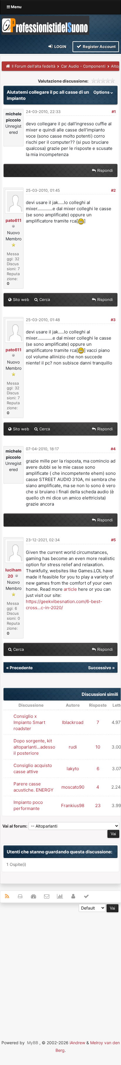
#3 (113, 319)
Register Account (99, 46)
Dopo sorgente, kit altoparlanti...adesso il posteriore (34, 747)
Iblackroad (72, 722)
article (70, 589)
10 (97, 747)
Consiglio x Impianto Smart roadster (29, 722)
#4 (113, 448)
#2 (113, 190)
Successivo (99, 667)
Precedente (21, 667)
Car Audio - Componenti (83, 66)
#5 (113, 539)
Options (101, 92)
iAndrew (77, 1042)
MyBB (32, 1042)
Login (59, 46)
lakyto (73, 768)
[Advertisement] (60, 972)
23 (98, 805)
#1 (114, 111)
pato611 (13, 220)
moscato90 (72, 787)
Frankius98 (72, 805)
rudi (73, 747)
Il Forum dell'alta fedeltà (33, 66)
